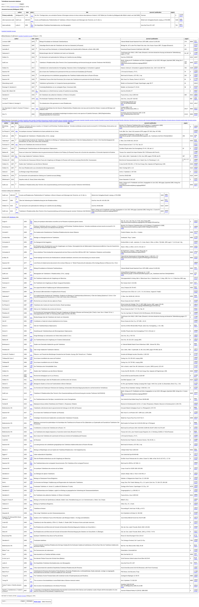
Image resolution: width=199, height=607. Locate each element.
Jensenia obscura (171, 120)
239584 (195, 336)
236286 (195, 491)
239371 (195, 432)
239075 (195, 99)
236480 (195, 479)
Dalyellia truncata (134, 120)
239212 (195, 326)
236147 (195, 418)
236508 (195, 404)
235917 (195, 127)
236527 (195, 546)
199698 (195, 109)
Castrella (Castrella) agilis (24, 120)
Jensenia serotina (192, 120)
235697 (195, 464)
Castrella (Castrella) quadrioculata (71, 120)
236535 (195, 132)
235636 (195, 238)
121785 (195, 367)
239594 (195, 483)
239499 (195, 551)
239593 (195, 532)
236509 (195, 487)
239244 (195, 576)
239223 (195, 518)
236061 (195, 233)
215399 (195, 363)
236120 (195, 156)
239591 (195, 559)
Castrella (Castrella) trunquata (101, 120)
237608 (166, 201)
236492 (195, 459)
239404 (195, 87)
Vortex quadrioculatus (43, 121)
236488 (195, 247)
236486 (195, 541)
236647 (195, 345)
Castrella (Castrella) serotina (87, 120)
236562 (195, 91)
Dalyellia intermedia (114, 120)
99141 (195, 376)
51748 (195, 253)
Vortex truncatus (53, 121)
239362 (195, 340)
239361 (195, 440)
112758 (195, 355)
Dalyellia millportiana (124, 120)
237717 (195, 68)
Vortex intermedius (15, 121)
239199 (195, 301)
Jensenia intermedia (151, 120)
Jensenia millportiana (161, 120)
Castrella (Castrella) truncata (9, 31)
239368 (195, 536)
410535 (195, 50)
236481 (195, 474)
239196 (195, 321)
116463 (195, 359)
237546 (195, 591)
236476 (195, 413)
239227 (195, 469)
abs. (32, 25)
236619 (195, 380)
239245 (195, 581)
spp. (32, 16)
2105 (195, 136)
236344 (195, 509)
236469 (195, 145)
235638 (195, 54)
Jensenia (12, 6)
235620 (195, 95)
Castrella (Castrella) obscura (55, 120)
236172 (195, 63)
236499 (195, 168)
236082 (195, 288)
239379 (195, 72)
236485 (195, 455)
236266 (195, 222)
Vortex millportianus (25, 121)
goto (122, 64)
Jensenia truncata (6, 121)
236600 (195, 76)
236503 (195, 400)
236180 (195, 149)
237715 (195, 428)
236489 (195, 164)
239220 (195, 568)
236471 (181, 16)
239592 (195, 263)
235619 (195, 42)
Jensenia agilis (142, 120)
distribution (13, 217)
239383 (195, 258)
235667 (181, 20)
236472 (195, 160)
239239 (195, 313)
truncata (17, 6)
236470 (181, 26)
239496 (195, 292)
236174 (195, 283)
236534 (195, 243)
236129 (195, 80)
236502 (195, 153)
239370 (195, 523)
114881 (195, 384)
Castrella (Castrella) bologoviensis (39, 120)
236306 (195, 513)
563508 (195, 115)
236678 (195, 305)
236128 (195, 141)
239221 (195, 572)
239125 (195, 586)
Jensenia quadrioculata (181, 120)
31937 (195, 500)
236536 (195, 279)
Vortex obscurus (34, 121)
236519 (195, 504)
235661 (195, 46)
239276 (195, 555)
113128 (195, 172)
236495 (195, 527)
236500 (195, 408)
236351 (195, 450)
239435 (195, 180)
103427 (195, 388)
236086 (195, 424)
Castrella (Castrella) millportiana (65, 121)
